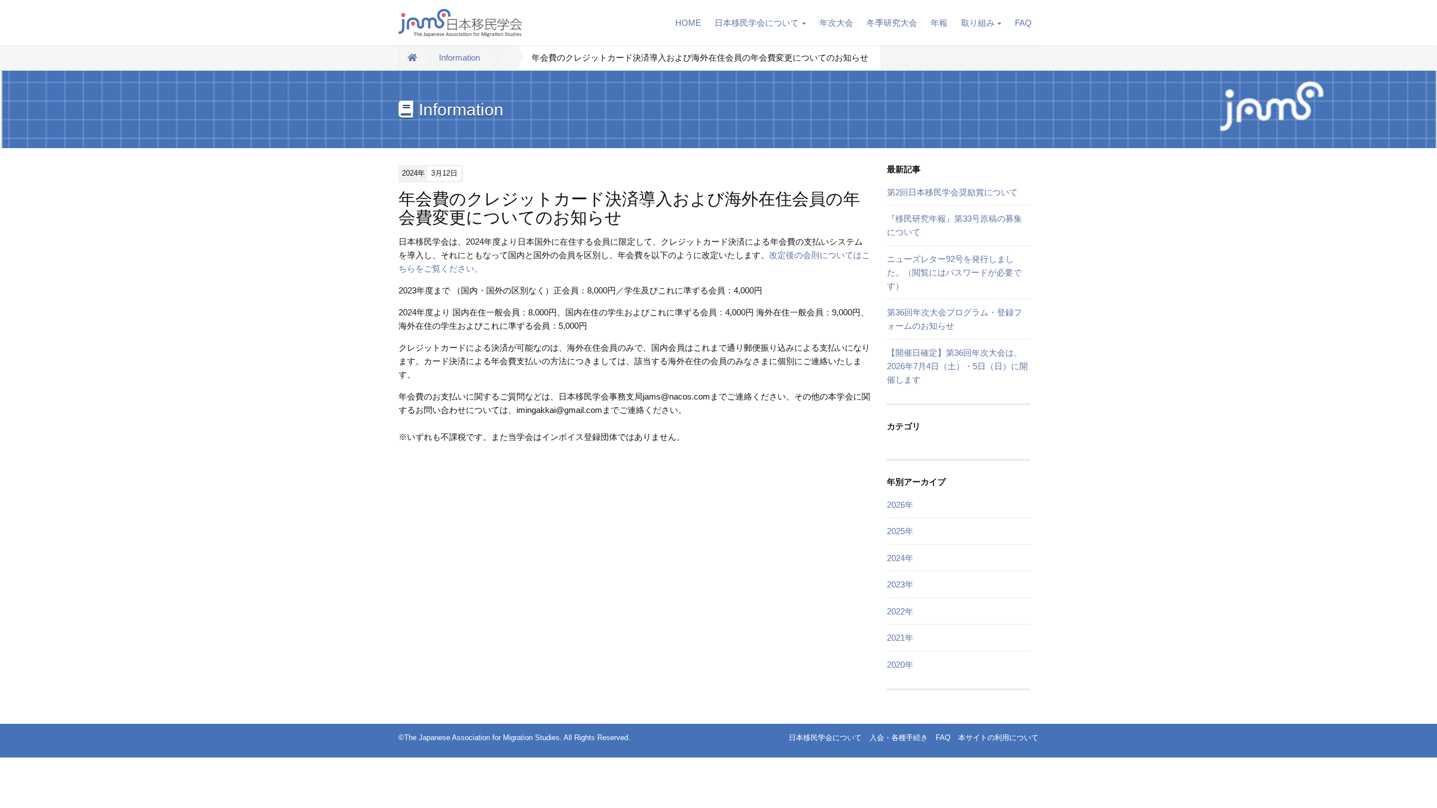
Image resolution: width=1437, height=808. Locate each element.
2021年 (900, 637)
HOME (688, 22)
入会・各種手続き (898, 737)
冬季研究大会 (892, 22)
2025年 (900, 531)
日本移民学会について (757, 22)
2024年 (900, 558)
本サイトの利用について (998, 737)
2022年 (900, 611)
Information (459, 57)
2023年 (900, 584)
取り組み (978, 22)
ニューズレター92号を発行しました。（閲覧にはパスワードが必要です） (954, 272)
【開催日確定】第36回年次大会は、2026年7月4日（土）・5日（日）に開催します (957, 366)
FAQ (1023, 22)
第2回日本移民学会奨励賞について (952, 192)
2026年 (900, 504)
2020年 (900, 664)
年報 (939, 22)
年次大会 (836, 22)
